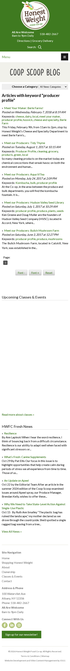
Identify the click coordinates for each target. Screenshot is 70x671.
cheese (20, 116)
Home (6, 558)
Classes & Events (12, 576)
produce (42, 210)
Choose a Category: (25, 86)
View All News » (12, 531)
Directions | (24, 40)
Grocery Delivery (42, 40)
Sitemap (45, 656)
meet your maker (49, 116)
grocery (53, 151)
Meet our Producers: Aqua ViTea (24, 174)
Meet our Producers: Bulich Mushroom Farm (31, 230)
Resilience (10, 433)
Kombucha (22, 182)
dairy (28, 116)
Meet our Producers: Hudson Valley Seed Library (34, 202)
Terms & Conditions (30, 656)
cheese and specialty (46, 119)
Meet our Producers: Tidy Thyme (24, 143)
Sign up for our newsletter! (21, 634)
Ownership (8, 572)
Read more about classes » (18, 414)
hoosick (28, 119)
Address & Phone (12, 588)
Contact (7, 581)
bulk (33, 182)
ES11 (62, 660)
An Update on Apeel (16, 480)
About (6, 567)
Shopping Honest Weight (17, 562)
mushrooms (55, 239)
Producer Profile (26, 151)
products (7, 154)
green (17, 154)
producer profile (12, 119)
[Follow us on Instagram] (19, 625)
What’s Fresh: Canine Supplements (25, 457)
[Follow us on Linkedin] (12, 625)
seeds (60, 210)
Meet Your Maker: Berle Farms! (23, 108)
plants (52, 210)
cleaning (42, 151)
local (35, 116)
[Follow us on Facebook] (5, 625)
